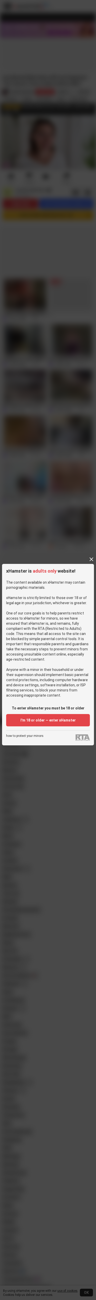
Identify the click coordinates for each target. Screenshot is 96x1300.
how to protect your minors (25, 736)
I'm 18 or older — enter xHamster (48, 720)
